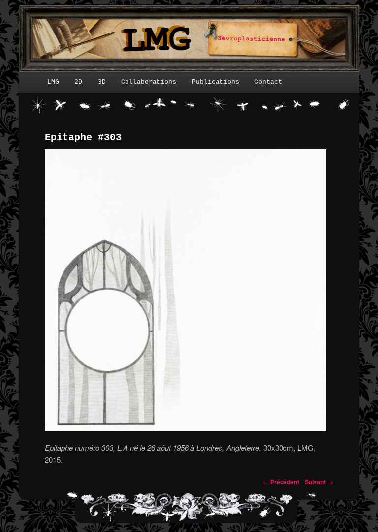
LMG (53, 82)
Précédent (281, 481)
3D (102, 82)
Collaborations (148, 82)
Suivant (319, 481)
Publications (215, 82)
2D (78, 82)
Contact (268, 82)
